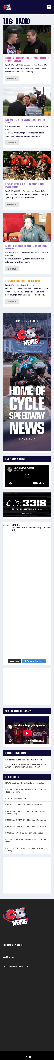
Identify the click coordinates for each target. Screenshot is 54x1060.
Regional (38, 191)
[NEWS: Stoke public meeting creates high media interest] (27, 165)
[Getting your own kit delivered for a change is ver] (27, 653)
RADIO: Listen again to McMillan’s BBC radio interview (26, 247)
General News (38, 65)
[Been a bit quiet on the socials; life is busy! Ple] (27, 637)
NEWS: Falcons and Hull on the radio (22, 281)
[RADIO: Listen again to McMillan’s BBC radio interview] (27, 227)
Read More (12, 78)
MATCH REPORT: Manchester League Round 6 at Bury (26, 849)
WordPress (40, 1054)
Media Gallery (39, 252)
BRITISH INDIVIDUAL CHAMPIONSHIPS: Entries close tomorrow (25, 790)
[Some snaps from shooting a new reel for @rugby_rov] (27, 541)
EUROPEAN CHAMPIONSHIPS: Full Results (23, 804)
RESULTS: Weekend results (17, 798)
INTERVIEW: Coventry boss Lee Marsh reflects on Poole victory (27, 59)
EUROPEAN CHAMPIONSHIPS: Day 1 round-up (25, 826)
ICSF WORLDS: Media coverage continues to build (25, 121)
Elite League (29, 65)
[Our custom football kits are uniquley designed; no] (27, 562)
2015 (22, 126)
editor (9, 65)
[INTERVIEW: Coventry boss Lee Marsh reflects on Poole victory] (27, 39)
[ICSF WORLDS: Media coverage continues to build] (27, 101)
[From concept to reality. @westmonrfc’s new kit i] (27, 593)
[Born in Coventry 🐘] (27, 647)
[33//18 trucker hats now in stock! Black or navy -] (27, 623)
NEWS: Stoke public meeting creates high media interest (24, 185)
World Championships (41, 126)
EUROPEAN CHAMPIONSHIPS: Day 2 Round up (25, 820)
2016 (22, 65)
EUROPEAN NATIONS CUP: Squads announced (26, 833)
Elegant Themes (23, 1054)
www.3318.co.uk (8, 957)
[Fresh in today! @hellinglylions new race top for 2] (27, 580)
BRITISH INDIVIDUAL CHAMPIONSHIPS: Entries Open (25, 840)
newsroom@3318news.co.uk (33, 764)
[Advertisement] (27, 686)
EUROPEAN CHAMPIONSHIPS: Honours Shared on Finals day (25, 812)
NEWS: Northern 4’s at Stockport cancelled (24, 783)
